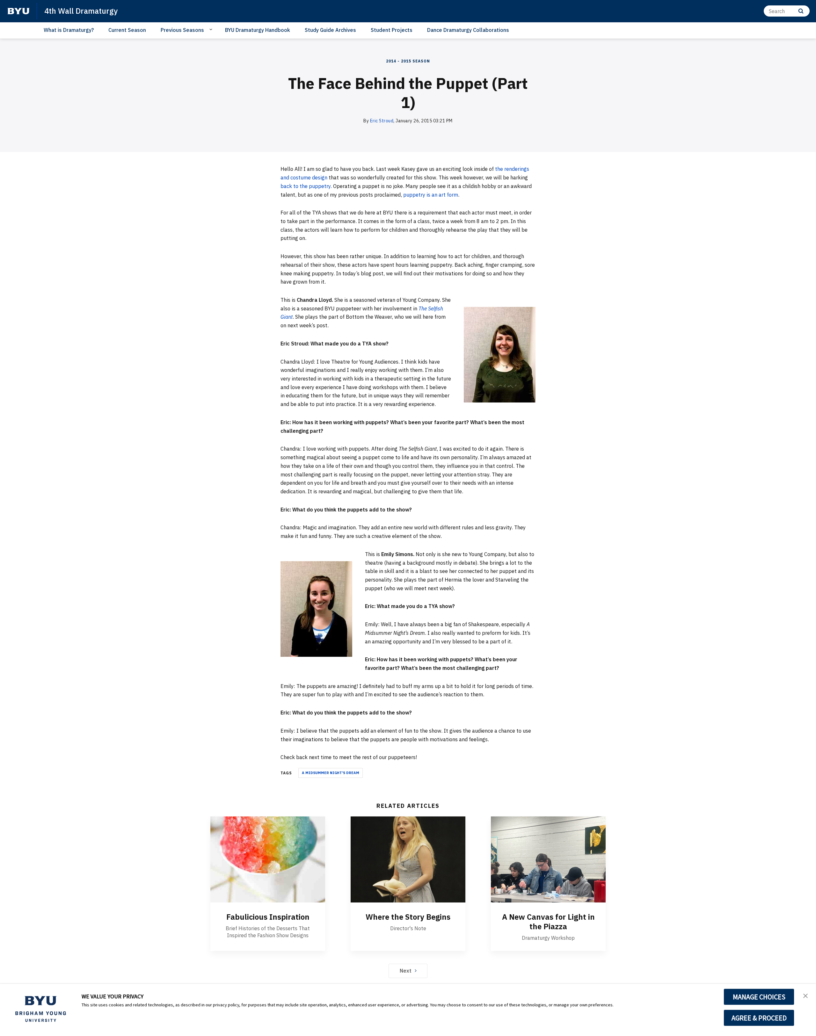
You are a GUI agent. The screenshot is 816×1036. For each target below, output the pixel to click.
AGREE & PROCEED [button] (759, 1017)
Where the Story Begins (408, 917)
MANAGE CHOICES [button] (759, 996)
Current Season (127, 30)
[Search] (800, 11)
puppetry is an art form (430, 195)
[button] (805, 995)
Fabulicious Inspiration (268, 917)
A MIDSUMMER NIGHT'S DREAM (330, 773)
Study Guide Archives (330, 30)
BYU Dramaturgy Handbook (257, 30)
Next (406, 970)
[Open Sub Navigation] (211, 30)
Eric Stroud (382, 121)
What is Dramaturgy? (69, 30)
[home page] (18, 11)
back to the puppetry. (306, 186)
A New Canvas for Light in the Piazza (548, 921)
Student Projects (391, 30)
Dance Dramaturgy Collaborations (468, 30)
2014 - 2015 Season (408, 61)
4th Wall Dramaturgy (81, 11)
